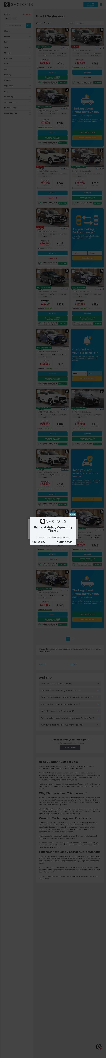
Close (72, 514)
